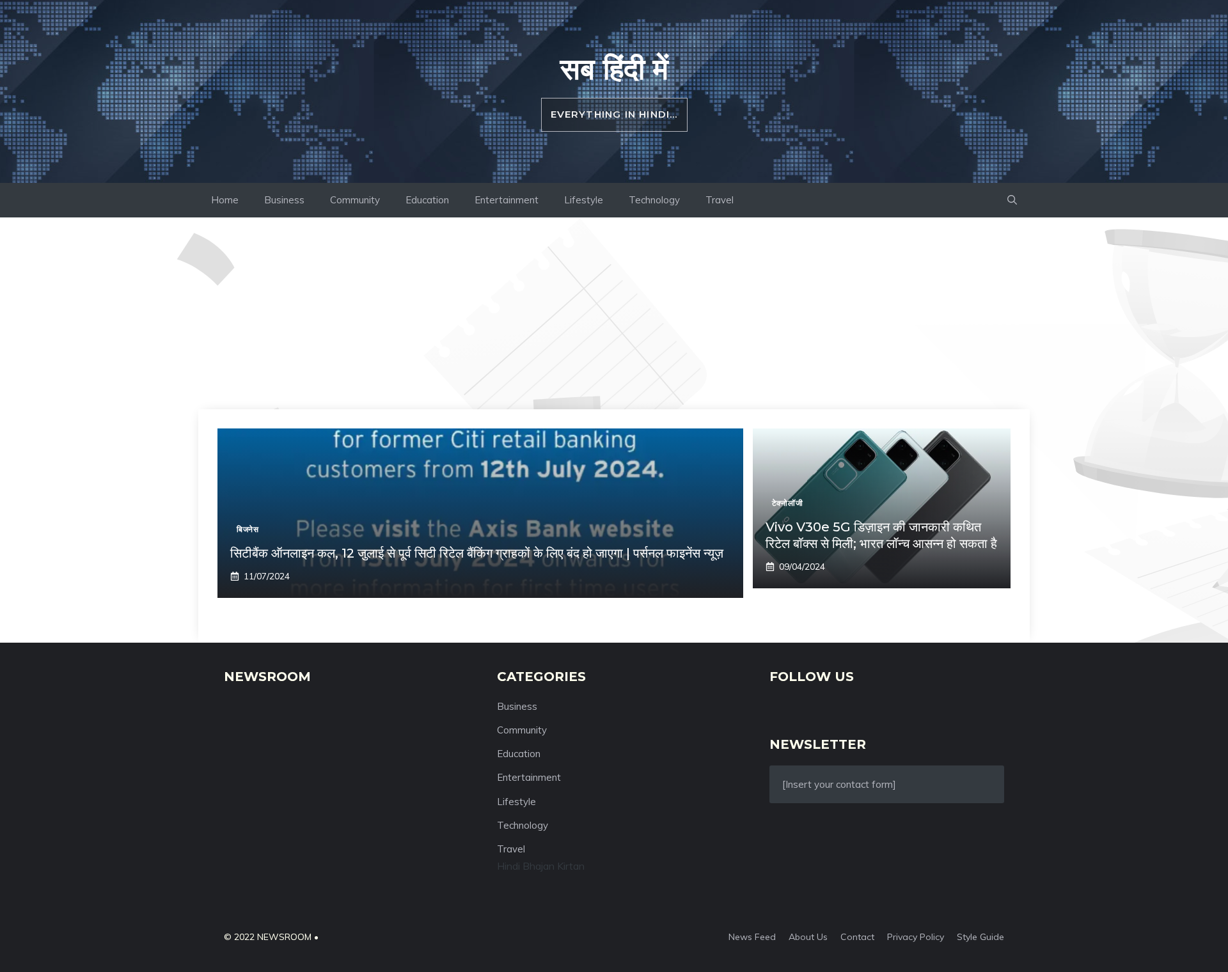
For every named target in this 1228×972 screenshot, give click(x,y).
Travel (719, 200)
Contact (857, 937)
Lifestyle (583, 200)
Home (225, 200)
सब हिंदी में (614, 68)
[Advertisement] (614, 313)
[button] (1012, 200)
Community (355, 200)
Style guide (980, 937)
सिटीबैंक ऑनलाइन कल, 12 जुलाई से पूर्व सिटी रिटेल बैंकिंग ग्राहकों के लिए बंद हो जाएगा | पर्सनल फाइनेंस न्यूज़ (476, 553)
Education (427, 200)
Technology (654, 200)
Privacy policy (915, 937)
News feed (752, 937)
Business (284, 200)
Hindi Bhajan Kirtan (541, 865)
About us (808, 937)
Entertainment (507, 200)
